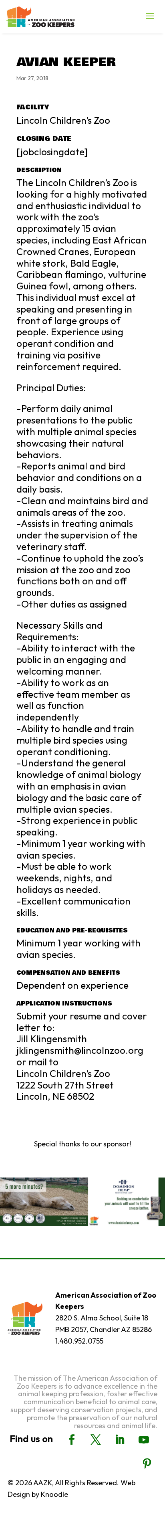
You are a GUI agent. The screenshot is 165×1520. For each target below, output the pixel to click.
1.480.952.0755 (79, 1341)
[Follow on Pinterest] (147, 1463)
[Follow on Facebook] (71, 1439)
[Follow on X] (95, 1439)
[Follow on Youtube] (143, 1439)
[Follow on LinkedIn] (119, 1439)
